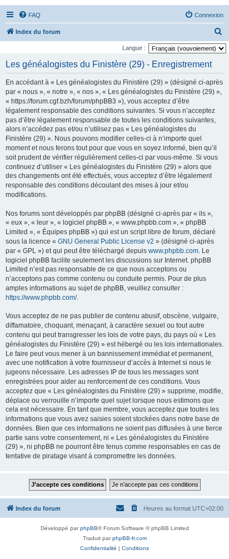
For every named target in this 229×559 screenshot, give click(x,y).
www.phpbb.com (173, 251)
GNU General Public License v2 (106, 241)
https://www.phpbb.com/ (41, 297)
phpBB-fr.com (129, 538)
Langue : (134, 47)
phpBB (89, 528)
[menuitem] (29, 15)
